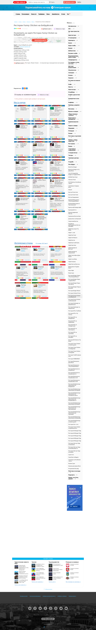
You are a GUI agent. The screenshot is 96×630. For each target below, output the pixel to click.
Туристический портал (48, 624)
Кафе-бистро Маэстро (74, 264)
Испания (58, 249)
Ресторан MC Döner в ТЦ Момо (74, 340)
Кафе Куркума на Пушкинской (72, 252)
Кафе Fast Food (72, 235)
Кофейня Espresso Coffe (23, 145)
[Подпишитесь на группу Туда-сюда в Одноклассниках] (45, 610)
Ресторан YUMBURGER (74, 358)
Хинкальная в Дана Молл (74, 466)
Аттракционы (73, 38)
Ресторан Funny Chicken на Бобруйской (74, 296)
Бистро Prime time (73, 192)
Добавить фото (47, 29)
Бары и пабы (73, 45)
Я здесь (52, 2)
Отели (63, 14)
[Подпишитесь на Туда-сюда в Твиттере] (61, 610)
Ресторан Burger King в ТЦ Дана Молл (74, 280)
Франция (58, 267)
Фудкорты (72, 475)
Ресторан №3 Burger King (74, 435)
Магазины (71, 109)
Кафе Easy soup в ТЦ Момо (73, 229)
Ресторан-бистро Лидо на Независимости (74, 447)
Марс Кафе (71, 270)
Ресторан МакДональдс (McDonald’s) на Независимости (74, 399)
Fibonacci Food (72, 179)
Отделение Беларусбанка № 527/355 (42, 218)
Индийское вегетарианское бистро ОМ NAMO (74, 225)
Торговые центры (74, 158)
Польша (41, 249)
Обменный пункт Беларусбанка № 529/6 (58, 109)
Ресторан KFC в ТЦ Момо (74, 310)
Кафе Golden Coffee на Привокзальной (59, 199)
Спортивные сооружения (72, 149)
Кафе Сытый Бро (72, 259)
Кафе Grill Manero (72, 237)
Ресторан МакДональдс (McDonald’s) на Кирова (74, 389)
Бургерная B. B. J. (72, 210)
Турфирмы (41, 14)
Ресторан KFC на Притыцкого (72, 329)
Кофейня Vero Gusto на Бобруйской (24, 126)
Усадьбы (71, 162)
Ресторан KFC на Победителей (72, 325)
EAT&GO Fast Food (72, 177)
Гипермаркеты (73, 60)
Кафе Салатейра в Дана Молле (74, 256)
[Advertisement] (39, 75)
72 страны (38, 243)
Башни (71, 48)
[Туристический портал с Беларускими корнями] (48, 619)
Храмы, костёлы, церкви (73, 478)
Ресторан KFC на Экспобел (72, 336)
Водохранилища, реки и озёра (73, 56)
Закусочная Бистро (73, 221)
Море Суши (71, 273)
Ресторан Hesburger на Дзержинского (74, 304)
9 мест (56, 269)
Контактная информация (35, 596)
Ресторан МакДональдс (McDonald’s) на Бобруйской (23, 163)
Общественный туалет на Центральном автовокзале (59, 181)
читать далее (26, 118)
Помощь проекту (72, 596)
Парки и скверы (73, 125)
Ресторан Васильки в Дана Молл (73, 362)
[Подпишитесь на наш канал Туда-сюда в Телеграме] (48, 10)
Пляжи (71, 133)
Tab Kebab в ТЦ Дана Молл (73, 186)
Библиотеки (72, 51)
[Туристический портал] (20, 2)
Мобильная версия (48, 589)
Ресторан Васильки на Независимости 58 (74, 380)
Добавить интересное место (49, 596)
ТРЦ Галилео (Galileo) (57, 145)
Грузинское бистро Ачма (74, 216)
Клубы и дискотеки (74, 95)
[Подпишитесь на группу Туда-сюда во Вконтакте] (40, 610)
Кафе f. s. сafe (71, 232)
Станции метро (73, 153)
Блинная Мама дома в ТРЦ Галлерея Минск (73, 200)
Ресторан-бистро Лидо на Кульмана (74, 444)
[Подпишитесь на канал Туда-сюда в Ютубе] (66, 610)
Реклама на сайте (24, 596)
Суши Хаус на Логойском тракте (74, 460)
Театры (71, 155)
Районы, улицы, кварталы (73, 140)
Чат (68, 14)
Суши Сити (71, 454)
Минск (33, 21)
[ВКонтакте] (23, 88)
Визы (48, 14)
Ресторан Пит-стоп (73, 424)
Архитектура (73, 35)
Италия (41, 267)
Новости (33, 14)
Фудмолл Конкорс (41, 162)
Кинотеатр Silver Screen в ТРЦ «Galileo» (41, 126)
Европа (24, 21)
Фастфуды (72, 164)
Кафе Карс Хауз (72, 245)
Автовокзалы (72, 26)
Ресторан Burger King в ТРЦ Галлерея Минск (74, 276)
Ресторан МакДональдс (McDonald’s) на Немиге (74, 403)
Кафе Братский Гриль (73, 242)
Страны (18, 14)
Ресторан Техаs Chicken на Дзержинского (74, 427)
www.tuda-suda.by (50, 622)
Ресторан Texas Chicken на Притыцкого (74, 344)
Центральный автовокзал (24, 198)
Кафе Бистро (71, 240)
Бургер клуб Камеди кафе (74, 207)
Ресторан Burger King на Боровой (74, 287)
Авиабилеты (55, 14)
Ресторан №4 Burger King (74, 438)
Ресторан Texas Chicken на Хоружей (74, 351)
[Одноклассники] (25, 88)
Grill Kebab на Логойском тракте (74, 182)
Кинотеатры (73, 89)
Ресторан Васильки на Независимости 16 (74, 377)
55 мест (22, 287)
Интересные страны (23, 243)
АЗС (70, 29)
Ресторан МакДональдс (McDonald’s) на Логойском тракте (74, 394)
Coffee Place (42, 180)
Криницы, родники (74, 105)
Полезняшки (25, 14)
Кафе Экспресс (72, 261)
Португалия (41, 285)
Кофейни (72, 102)
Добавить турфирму (62, 596)
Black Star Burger (72, 167)
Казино (71, 75)
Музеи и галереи (74, 111)
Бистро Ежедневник (73, 197)
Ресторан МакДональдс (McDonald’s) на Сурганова (74, 413)
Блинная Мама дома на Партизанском (74, 204)
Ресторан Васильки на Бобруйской (41, 144)
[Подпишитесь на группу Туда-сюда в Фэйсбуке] (35, 610)
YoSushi (70, 189)
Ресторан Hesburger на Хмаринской (74, 307)
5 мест (22, 269)
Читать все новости (20, 585)
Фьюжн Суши (71, 463)
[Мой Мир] (27, 88)
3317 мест (44, 243)
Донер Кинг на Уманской (74, 218)
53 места (57, 251)
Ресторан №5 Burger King (74, 440)
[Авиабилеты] (75, 510)
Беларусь (28, 21)
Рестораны (72, 143)
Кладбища (72, 92)
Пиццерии (72, 128)
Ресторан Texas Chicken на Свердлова (74, 348)
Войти (79, 2)
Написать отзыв (60, 29)
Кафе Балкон (57, 126)
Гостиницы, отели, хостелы (73, 63)
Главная (15, 21)
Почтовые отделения (74, 136)
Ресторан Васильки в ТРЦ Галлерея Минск (73, 365)
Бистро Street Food (73, 194)
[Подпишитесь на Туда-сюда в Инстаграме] (55, 610)
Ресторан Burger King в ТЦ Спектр (74, 283)
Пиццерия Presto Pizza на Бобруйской (41, 108)
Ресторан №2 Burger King (74, 433)
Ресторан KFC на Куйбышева (72, 321)
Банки (71, 43)
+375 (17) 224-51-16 (25, 46)
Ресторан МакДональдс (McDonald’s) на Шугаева (74, 417)
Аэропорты (72, 40)
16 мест (39, 269)
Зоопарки (71, 72)
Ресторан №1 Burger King (74, 430)
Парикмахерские (74, 122)
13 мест (39, 251)
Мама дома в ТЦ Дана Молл (73, 267)
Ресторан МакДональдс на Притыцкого (74, 421)
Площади (71, 131)
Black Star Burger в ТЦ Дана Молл (73, 170)
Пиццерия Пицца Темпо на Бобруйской (24, 108)
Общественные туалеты (72, 114)
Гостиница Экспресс (23, 180)
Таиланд (24, 267)
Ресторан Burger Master (74, 290)
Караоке (71, 78)
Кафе (71, 84)
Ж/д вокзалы (72, 70)
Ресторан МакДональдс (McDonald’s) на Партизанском (74, 408)
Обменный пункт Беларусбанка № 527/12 (24, 218)
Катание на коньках (74, 81)
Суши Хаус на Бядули (73, 457)
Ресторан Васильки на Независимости (74, 373)
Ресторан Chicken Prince (74, 293)
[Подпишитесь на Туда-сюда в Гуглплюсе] (50, 610)
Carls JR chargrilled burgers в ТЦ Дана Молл (74, 174)
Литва (23, 285)
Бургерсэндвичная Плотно (73, 213)
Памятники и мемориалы (72, 118)
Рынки (70, 146)
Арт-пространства (74, 31)
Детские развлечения (72, 66)
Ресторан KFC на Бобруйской (59, 163)
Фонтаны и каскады (74, 471)
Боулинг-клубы (73, 53)
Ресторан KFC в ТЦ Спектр (73, 314)
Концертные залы (74, 98)
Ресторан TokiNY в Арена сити (74, 355)
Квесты (71, 87)
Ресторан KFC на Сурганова (72, 333)
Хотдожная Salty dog (73, 468)
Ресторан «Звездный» (42, 198)
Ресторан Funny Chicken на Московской (74, 300)
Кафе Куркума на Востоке (72, 248)
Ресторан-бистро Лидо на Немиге (74, 451)
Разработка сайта (48, 626)
